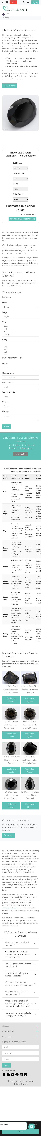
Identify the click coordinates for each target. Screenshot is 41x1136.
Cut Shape (17, 163)
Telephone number (9, 392)
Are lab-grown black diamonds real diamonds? (19, 965)
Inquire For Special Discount (22, 219)
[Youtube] (21, 1074)
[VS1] (20, 352)
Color (4, 322)
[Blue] (20, 331)
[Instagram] (8, 1074)
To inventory (8, 835)
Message (5, 411)
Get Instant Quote (11, 700)
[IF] (20, 344)
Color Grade (18, 194)
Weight (4, 312)
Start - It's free (20, 453)
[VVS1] (20, 346)
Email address (7, 382)
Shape (4, 302)
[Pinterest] (17, 1074)
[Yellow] (20, 326)
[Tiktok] (25, 1074)
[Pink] (20, 329)
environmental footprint (10, 908)
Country (5, 402)
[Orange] (20, 334)
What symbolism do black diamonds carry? (17, 993)
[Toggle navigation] (8, 14)
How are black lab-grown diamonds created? (16, 974)
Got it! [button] (20, 1131)
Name (5, 363)
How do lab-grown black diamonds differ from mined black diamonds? (17, 954)
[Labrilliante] (14, 8)
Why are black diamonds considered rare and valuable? (18, 983)
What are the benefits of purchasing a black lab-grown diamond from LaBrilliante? (18, 1003)
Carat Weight (18, 173)
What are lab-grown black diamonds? (17, 944)
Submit (6, 426)
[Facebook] (4, 1074)
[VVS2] (20, 349)
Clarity (15, 184)
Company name (8, 373)
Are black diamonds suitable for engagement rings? (18, 1014)
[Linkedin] (12, 1074)
